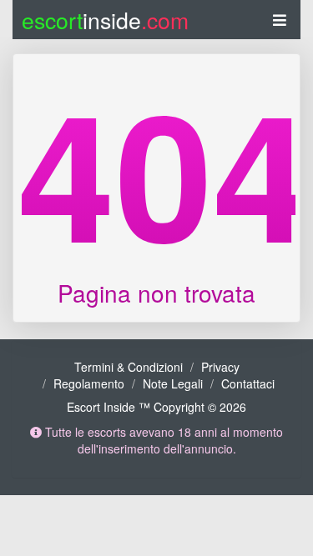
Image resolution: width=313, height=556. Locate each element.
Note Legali (173, 383)
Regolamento (88, 383)
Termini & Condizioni (128, 366)
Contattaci (248, 383)
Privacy (220, 366)
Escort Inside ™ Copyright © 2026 (156, 406)
